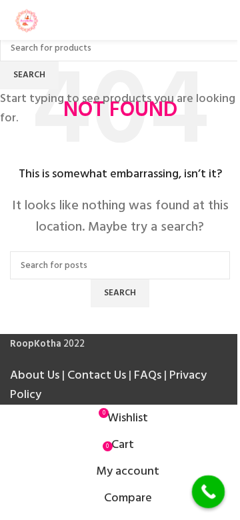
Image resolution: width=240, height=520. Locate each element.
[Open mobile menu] (225, 20)
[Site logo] (26, 19)
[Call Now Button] (208, 492)
